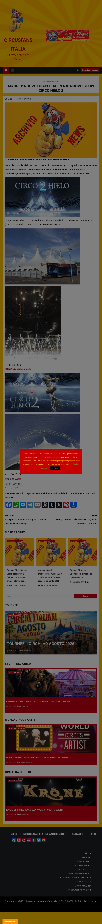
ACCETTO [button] (55, 468)
